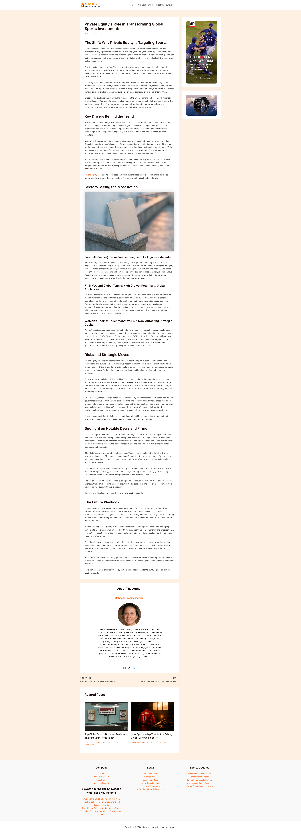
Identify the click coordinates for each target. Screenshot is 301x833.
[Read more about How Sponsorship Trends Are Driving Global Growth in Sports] (152, 716)
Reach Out (101, 780)
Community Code (150, 780)
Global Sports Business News (96, 742)
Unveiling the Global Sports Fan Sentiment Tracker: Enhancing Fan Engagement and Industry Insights (101, 802)
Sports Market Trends (199, 777)
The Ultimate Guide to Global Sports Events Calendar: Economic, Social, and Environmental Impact (102, 811)
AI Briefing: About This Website (150, 789)
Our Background (101, 777)
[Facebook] (124, 667)
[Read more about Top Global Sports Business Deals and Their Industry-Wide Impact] (106, 716)
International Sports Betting (199, 780)
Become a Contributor (150, 786)
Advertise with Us (150, 777)
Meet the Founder (101, 783)
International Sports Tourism (199, 783)
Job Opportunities (150, 783)
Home (101, 774)
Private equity (91, 175)
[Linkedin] (134, 667)
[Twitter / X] (129, 667)
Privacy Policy (150, 774)
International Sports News (199, 774)
